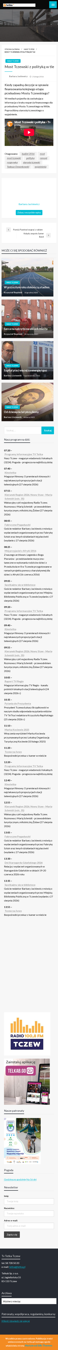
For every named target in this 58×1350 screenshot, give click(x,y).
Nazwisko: (9, 1208)
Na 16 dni (31, 1179)
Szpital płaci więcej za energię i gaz (25, 370)
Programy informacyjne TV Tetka (24, 454)
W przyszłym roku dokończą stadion (26, 287)
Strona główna (12, 49)
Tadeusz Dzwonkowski (18, 166)
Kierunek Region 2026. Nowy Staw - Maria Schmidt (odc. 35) (28, 496)
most (42, 153)
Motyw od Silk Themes (38, 1345)
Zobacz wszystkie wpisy (29, 212)
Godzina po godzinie (15, 1179)
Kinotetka (10, 472)
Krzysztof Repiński (13, 292)
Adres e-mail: (11, 1220)
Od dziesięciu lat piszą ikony (21, 412)
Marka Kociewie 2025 (17, 729)
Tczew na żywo (13, 751)
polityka (30, 158)
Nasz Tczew (29, 49)
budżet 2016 (28, 153)
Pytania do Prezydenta (18, 703)
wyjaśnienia (40, 166)
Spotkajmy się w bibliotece (20, 584)
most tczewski (14, 158)
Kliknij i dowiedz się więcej (16, 1321)
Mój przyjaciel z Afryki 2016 (20, 550)
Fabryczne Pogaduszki (17, 524)
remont (43, 158)
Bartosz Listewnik (13, 375)
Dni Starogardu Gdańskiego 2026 (24, 862)
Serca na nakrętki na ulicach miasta (25, 328)
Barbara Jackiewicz (18, 76)
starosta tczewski (31, 162)
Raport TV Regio (14, 681)
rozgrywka (12, 162)
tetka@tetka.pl (17, 1266)
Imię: (6, 1196)
